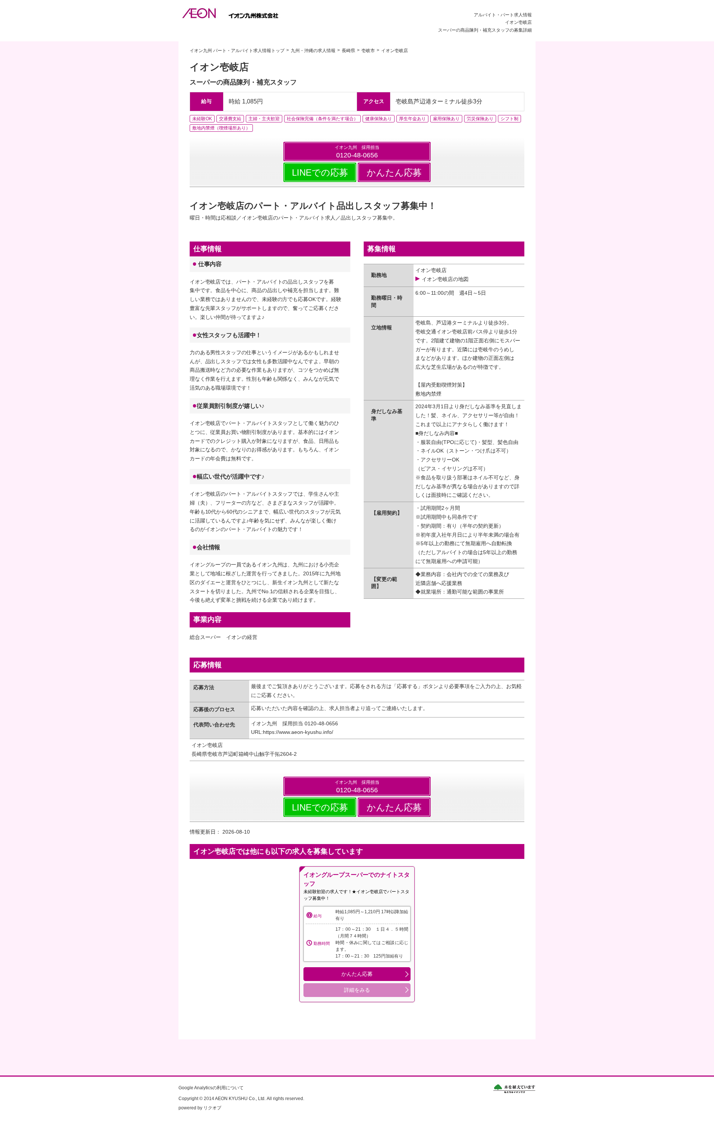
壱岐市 (368, 50)
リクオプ (212, 1107)
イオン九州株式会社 (235, 13)
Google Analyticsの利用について (211, 1087)
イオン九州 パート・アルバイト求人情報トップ (237, 50)
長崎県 (348, 50)
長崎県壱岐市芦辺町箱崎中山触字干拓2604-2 (244, 754)
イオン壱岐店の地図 (445, 279)
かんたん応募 (394, 172)
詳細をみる (357, 990)
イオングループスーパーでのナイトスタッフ (356, 879)
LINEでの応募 (320, 172)
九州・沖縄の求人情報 (313, 50)
